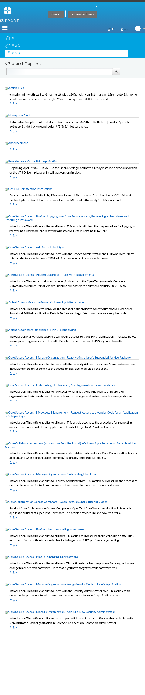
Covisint (56, 14)
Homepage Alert (19, 115)
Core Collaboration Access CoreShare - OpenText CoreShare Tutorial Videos (57, 501)
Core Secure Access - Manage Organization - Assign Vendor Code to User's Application (64, 584)
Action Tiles (16, 87)
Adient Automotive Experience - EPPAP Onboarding (42, 329)
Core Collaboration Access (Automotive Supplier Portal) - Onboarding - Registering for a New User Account (71, 445)
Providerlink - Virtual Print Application (33, 161)
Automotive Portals (82, 14)
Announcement (18, 143)
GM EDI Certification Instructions (30, 188)
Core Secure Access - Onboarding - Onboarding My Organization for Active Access (62, 385)
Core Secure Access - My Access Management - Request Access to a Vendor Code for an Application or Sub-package (71, 414)
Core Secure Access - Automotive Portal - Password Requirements (51, 274)
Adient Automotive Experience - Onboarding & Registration (46, 302)
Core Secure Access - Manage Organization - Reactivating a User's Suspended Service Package (69, 357)
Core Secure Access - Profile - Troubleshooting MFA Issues (46, 529)
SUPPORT (9, 20)
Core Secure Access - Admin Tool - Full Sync (36, 247)
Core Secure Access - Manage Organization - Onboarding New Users (53, 474)
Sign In (110, 29)
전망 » (13, 103)
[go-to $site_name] (7, 10)
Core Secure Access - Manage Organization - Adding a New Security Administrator (61, 611)
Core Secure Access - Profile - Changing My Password (43, 556)
